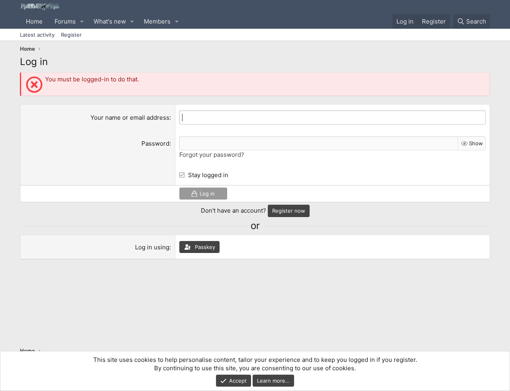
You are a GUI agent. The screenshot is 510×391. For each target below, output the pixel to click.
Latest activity (37, 35)
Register (71, 35)
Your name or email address (129, 117)
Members (157, 21)
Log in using (152, 247)
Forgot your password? (211, 154)
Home (34, 21)
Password (155, 143)
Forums (65, 21)
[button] (82, 21)
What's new (110, 21)
